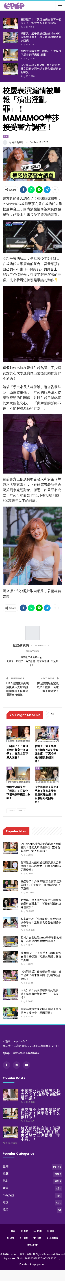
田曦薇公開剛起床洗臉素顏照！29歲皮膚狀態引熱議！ (41, 1094)
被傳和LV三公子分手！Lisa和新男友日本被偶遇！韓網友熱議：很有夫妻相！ (41, 956)
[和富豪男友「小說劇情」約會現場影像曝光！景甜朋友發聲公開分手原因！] (10, 923)
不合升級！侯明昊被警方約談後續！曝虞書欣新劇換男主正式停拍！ (39, 993)
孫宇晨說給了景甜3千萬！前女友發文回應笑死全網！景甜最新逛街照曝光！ (41, 68)
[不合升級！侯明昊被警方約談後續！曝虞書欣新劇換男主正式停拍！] (10, 994)
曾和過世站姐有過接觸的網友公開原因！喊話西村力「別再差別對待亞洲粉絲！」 (41, 866)
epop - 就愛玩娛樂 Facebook (21, 1053)
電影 (5, 1202)
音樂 (5, 1188)
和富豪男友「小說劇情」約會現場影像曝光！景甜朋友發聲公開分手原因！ (41, 922)
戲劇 (37, 727)
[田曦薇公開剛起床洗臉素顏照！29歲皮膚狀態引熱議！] (10, 1095)
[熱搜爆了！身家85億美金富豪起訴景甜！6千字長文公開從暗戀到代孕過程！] (10, 885)
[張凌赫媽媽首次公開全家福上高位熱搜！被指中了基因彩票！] (10, 1013)
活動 (39, 1237)
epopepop (39, 1264)
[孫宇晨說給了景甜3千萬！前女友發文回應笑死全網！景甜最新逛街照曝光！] (10, 69)
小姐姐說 (8, 1195)
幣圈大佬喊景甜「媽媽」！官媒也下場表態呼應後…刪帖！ (41, 53)
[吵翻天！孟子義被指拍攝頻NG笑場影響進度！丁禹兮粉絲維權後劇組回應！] (10, 37)
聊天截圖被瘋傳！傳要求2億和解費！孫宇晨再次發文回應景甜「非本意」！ (40, 1133)
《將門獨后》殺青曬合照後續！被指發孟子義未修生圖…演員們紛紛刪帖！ (41, 975)
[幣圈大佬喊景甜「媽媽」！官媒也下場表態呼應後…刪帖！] (10, 55)
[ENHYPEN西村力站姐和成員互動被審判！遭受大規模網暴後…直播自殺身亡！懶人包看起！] (10, 848)
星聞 (5, 136)
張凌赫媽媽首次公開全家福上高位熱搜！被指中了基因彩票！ (41, 1011)
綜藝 (5, 1173)
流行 (5, 1209)
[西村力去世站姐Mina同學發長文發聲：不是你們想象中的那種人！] (10, 941)
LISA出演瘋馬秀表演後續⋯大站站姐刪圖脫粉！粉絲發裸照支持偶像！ (17, 689)
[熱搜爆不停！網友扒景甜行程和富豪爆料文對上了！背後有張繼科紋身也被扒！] (10, 904)
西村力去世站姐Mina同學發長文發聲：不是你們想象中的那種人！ (41, 939)
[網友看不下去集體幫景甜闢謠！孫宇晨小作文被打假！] (10, 1113)
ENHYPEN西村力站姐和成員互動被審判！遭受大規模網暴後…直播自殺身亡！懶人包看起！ (41, 847)
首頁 (13, 1231)
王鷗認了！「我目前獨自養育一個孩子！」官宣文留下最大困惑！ (41, 21)
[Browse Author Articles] (32, 633)
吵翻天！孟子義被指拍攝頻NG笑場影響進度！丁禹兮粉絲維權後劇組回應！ (41, 37)
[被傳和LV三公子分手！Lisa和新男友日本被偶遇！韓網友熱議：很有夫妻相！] (10, 957)
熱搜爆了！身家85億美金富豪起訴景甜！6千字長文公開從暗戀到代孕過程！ (41, 884)
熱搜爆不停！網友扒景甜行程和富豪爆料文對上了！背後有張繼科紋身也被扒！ (41, 903)
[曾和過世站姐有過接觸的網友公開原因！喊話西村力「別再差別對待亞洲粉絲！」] (10, 866)
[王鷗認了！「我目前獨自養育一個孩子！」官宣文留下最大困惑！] (10, 23)
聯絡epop (32, 1244)
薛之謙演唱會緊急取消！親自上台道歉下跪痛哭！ (48, 687)
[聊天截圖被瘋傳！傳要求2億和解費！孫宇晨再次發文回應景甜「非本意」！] (10, 1132)
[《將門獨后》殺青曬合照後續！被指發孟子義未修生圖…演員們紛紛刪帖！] (10, 975)
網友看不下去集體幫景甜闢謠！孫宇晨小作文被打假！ (40, 1113)
